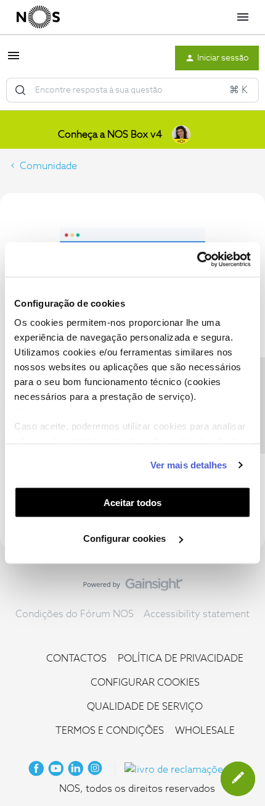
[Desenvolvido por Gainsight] (132, 587)
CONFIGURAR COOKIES (145, 683)
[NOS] (38, 17)
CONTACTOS (76, 658)
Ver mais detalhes (188, 465)
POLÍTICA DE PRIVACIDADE (180, 658)
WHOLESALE (205, 731)
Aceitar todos (132, 502)
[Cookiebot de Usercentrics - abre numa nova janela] (197, 260)
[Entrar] (20, 90)
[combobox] (132, 90)
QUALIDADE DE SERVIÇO (145, 707)
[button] (13, 60)
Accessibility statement (197, 614)
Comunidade (48, 166)
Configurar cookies (125, 538)
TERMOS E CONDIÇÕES (109, 731)
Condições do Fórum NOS (74, 614)
